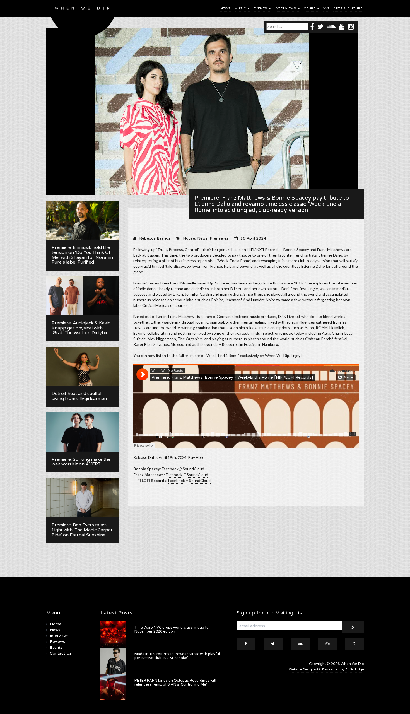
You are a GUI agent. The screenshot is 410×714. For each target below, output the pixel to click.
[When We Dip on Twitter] (320, 26)
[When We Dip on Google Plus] (354, 644)
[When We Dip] (82, 20)
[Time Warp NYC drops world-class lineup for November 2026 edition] (113, 634)
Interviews (286, 8)
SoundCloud (193, 468)
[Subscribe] (353, 627)
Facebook (170, 468)
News (225, 8)
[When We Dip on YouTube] (341, 26)
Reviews (57, 641)
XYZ (326, 8)
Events (261, 8)
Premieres (219, 238)
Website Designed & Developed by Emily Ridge (326, 669)
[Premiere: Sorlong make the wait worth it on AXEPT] (82, 431)
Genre (310, 8)
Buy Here (196, 457)
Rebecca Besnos (154, 238)
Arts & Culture (347, 8)
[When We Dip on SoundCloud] (331, 26)
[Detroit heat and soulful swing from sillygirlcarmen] (82, 366)
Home (55, 624)
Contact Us (60, 653)
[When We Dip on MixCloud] (327, 644)
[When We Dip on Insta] (351, 26)
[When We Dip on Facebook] (312, 26)
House (189, 238)
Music (241, 8)
